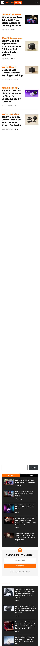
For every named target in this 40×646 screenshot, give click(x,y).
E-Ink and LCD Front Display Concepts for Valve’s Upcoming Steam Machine (11, 94)
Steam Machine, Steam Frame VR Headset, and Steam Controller (11, 119)
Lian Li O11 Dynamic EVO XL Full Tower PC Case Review (25, 481)
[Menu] (2, 2)
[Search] (36, 2)
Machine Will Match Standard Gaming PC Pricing (12, 71)
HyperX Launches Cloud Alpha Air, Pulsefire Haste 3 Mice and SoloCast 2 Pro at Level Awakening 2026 (25, 625)
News (12, 30)
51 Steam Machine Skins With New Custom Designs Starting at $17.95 (12, 20)
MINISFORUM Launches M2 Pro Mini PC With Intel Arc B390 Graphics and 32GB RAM (24, 640)
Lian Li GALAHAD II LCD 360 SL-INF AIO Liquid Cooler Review (24, 493)
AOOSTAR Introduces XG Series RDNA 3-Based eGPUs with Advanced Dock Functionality (25, 521)
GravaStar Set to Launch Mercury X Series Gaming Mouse (24, 507)
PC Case (17, 485)
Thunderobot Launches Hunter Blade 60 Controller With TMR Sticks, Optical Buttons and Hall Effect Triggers (25, 593)
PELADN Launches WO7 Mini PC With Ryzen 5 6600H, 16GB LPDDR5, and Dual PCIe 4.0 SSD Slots (25, 610)
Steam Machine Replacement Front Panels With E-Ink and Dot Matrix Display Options (12, 46)
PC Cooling (18, 499)
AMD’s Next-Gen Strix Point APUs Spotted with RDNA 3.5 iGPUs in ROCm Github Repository (25, 536)
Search (4, 464)
